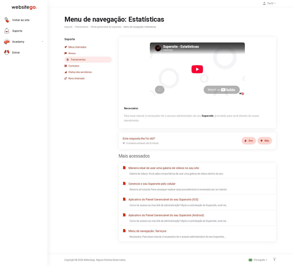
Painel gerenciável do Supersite (106, 27)
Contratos (73, 66)
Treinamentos (81, 27)
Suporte (68, 27)
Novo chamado (76, 78)
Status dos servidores (80, 72)
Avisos (72, 53)
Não (267, 140)
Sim (251, 140)
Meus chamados (77, 47)
